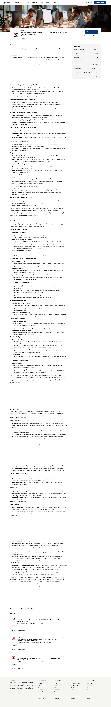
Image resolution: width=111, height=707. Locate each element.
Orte (88, 687)
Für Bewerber (55, 2)
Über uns (88, 685)
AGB (88, 694)
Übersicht (40, 683)
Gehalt (55, 696)
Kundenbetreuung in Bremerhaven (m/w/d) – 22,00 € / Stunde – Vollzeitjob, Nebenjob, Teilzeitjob (39, 659)
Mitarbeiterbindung (74, 694)
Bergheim (96, 53)
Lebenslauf (56, 689)
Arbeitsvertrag (57, 694)
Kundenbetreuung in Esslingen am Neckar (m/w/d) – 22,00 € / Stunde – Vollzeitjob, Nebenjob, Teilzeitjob (38, 639)
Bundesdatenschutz (91, 691)
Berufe (47, 2)
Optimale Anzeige (74, 685)
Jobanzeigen (40, 687)
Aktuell (41, 2)
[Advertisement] (38, 74)
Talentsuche (34, 2)
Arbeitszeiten (57, 698)
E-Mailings (40, 696)
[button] (83, 2)
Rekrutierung (73, 687)
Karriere (72, 691)
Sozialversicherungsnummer (76, 696)
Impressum (89, 696)
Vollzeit (23, 38)
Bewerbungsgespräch (75, 683)
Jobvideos (40, 694)
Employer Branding (42, 691)
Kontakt (88, 698)
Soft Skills (72, 689)
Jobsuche (56, 685)
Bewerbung (56, 691)
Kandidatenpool (41, 689)
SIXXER (22, 30)
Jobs (27, 2)
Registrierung (89, 683)
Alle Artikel (72, 698)
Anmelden (89, 2)
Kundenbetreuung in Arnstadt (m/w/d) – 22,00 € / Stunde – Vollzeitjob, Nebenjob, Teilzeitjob (38, 620)
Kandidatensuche (41, 685)
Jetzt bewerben (92, 32)
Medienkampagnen (42, 698)
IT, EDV (18, 618)
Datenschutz (89, 689)
